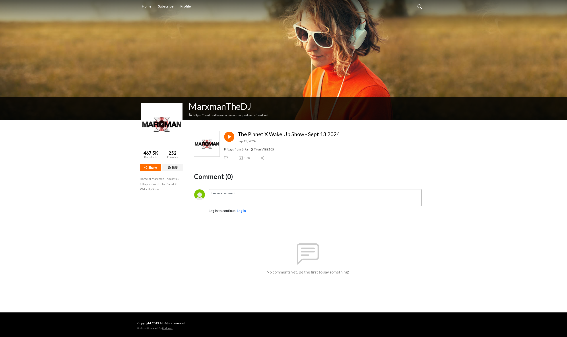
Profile (185, 6)
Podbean (167, 328)
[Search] (420, 6)
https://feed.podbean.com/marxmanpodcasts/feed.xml (230, 115)
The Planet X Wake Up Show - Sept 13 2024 (289, 134)
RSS (175, 167)
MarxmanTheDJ (220, 106)
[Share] (262, 158)
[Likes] (226, 158)
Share (152, 167)
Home (146, 6)
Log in (241, 210)
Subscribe (165, 6)
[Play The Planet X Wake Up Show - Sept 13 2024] (229, 137)
